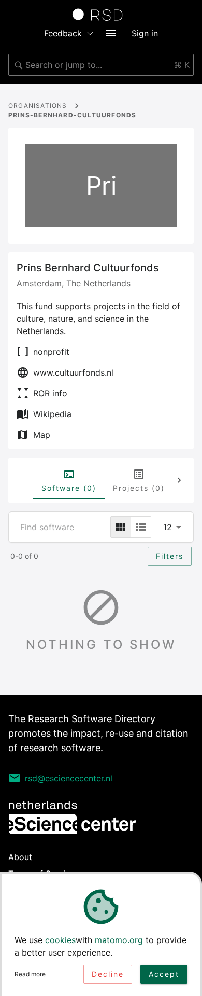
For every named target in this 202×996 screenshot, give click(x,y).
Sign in (145, 33)
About (20, 857)
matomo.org (119, 940)
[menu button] (110, 33)
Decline (108, 974)
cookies (60, 940)
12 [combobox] (167, 527)
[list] (141, 527)
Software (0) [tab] (68, 487)
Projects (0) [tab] (139, 487)
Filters (169, 555)
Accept (164, 974)
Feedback (63, 33)
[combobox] (101, 65)
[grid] (120, 527)
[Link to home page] (101, 14)
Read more (30, 974)
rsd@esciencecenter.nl (68, 778)
